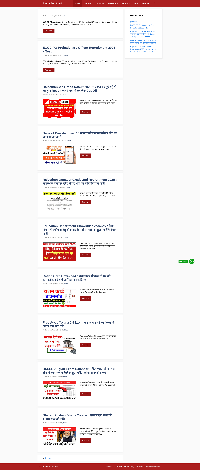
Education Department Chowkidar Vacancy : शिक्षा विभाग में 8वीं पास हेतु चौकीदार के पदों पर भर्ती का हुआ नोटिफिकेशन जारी (79, 229)
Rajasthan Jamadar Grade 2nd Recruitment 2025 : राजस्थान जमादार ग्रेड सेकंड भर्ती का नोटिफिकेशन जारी (143, 49)
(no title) (133, 22)
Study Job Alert (52, 3)
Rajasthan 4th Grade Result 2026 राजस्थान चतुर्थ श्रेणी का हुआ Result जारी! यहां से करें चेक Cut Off (143, 34)
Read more (48, 31)
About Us (109, 466)
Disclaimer (145, 3)
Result (136, 3)
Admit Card (125, 3)
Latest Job (100, 3)
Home (77, 3)
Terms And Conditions (153, 466)
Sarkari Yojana (113, 3)
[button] (154, 3)
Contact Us (118, 466)
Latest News (88, 3)
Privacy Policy (129, 466)
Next (51, 458)
